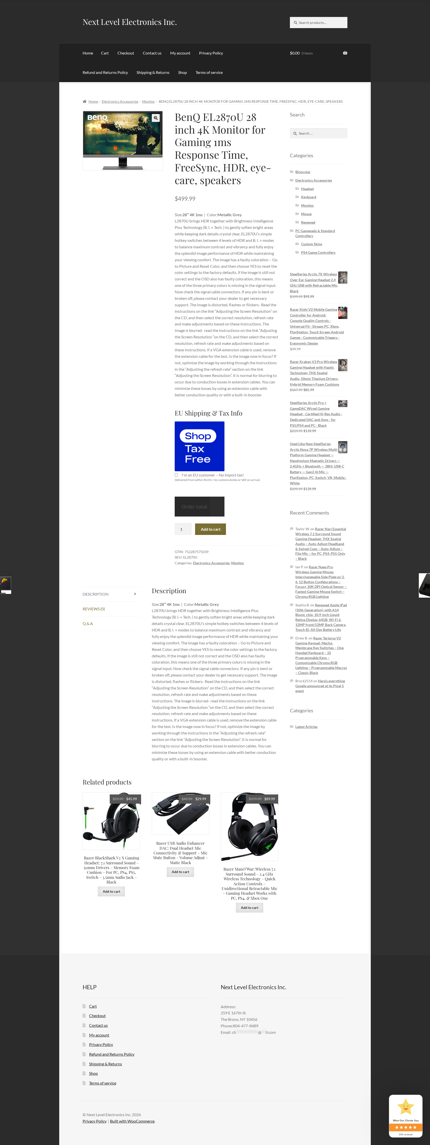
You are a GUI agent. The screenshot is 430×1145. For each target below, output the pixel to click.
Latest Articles (306, 727)
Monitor (148, 101)
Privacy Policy (211, 53)
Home (88, 53)
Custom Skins (311, 244)
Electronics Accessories (120, 101)
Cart (105, 53)
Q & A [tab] (88, 623)
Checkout (125, 53)
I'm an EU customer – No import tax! (213, 474)
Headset (307, 189)
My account (180, 53)
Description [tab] (95, 594)
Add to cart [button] (111, 891)
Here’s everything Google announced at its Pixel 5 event (320, 686)
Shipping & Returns (153, 72)
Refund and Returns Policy (105, 72)
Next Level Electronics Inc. (130, 21)
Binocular (303, 172)
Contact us (152, 53)
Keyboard (308, 197)
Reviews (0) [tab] (94, 608)
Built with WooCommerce (132, 1121)
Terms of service (209, 72)
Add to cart (210, 529)
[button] (156, 118)
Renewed (308, 222)
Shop (182, 72)
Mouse (306, 214)
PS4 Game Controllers (318, 252)
